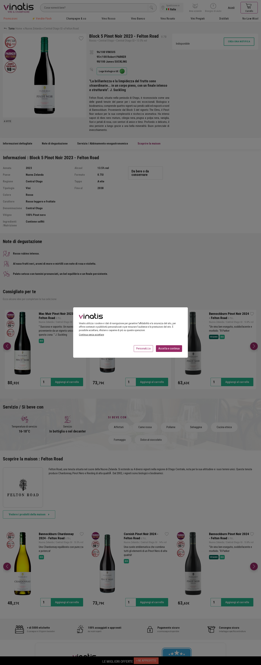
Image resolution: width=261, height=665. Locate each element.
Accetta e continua (169, 348)
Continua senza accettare (91, 334)
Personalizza (143, 348)
